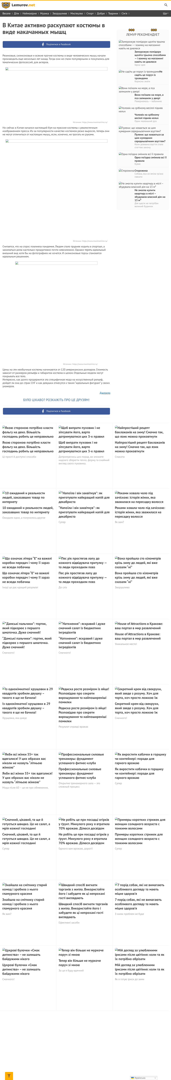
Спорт (90, 13)
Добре (101, 13)
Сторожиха (141, 170)
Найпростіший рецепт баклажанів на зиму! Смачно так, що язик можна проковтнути (140, 446)
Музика (44, 13)
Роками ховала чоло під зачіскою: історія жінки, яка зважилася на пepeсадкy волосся (140, 512)
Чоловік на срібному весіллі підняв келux (147, 116)
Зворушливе (59, 13)
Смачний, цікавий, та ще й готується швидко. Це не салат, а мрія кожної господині (26, 838)
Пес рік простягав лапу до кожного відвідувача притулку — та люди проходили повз (83, 577)
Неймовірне (30, 13)
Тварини (113, 13)
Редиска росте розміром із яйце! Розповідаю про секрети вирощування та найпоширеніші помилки (82, 714)
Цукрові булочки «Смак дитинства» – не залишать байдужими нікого (21, 969)
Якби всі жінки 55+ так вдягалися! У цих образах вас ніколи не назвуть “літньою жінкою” (27, 777)
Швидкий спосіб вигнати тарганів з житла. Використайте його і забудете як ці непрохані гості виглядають (83, 910)
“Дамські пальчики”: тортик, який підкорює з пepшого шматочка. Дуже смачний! (27, 642)
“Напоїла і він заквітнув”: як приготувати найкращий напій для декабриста (84, 512)
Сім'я (124, 13)
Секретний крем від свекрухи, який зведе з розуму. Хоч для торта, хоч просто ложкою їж (137, 708)
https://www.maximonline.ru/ (94, 122)
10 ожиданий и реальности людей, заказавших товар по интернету (27, 510)
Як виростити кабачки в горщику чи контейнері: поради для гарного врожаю (139, 773)
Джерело (105, 393)
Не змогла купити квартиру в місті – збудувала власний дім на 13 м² (150, 195)
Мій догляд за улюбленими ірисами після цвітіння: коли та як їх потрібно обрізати (139, 969)
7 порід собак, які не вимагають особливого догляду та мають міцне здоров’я (138, 903)
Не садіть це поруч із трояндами (148, 75)
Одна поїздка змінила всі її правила (151, 159)
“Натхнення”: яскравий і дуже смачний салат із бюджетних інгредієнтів (81, 642)
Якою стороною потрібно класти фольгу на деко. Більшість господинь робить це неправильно (28, 446)
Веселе (7, 13)
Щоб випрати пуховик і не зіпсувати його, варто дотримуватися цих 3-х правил (81, 446)
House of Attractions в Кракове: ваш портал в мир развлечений (138, 636)
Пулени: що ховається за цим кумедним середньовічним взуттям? (150, 138)
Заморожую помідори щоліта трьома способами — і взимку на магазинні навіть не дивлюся (150, 56)
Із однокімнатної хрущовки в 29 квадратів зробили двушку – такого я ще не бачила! (26, 708)
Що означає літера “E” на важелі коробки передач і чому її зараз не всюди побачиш (26, 577)
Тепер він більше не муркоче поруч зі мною (80, 962)
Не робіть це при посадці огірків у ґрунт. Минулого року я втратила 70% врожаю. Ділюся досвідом (84, 838)
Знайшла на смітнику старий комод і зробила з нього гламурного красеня (23, 903)
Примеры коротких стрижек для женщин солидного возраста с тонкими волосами (139, 838)
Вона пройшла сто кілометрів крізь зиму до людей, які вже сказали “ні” (136, 577)
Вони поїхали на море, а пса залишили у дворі (149, 96)
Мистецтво (76, 13)
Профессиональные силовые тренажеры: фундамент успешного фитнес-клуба (80, 773)
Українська (139, 1078)
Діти (16, 13)
